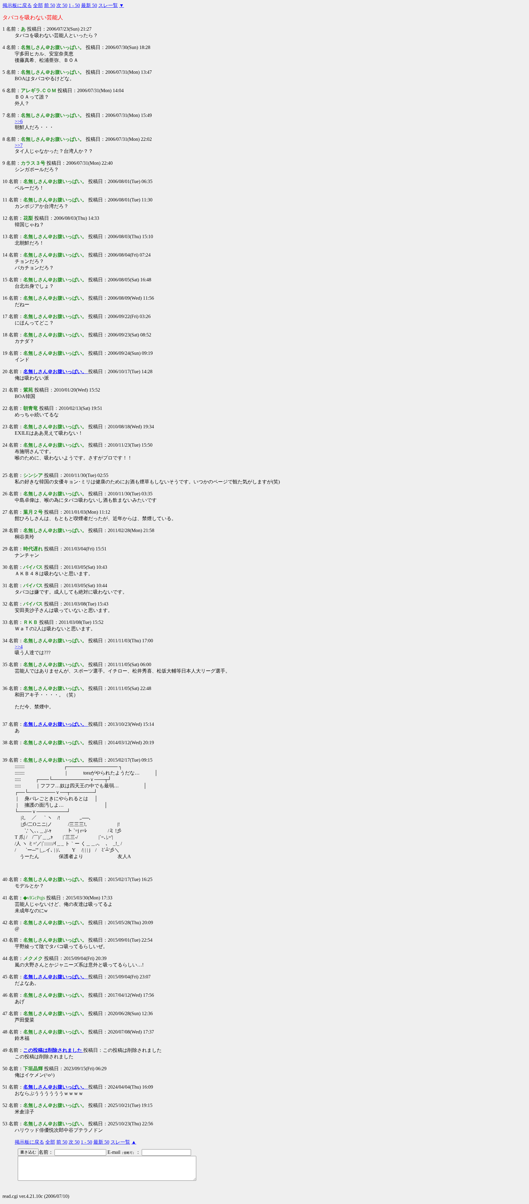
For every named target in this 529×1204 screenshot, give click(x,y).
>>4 (19, 646)
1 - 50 (74, 5)
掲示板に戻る (17, 5)
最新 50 (89, 5)
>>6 (19, 121)
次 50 (61, 5)
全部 (38, 5)
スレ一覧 (108, 5)
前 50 (49, 5)
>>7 (19, 145)
